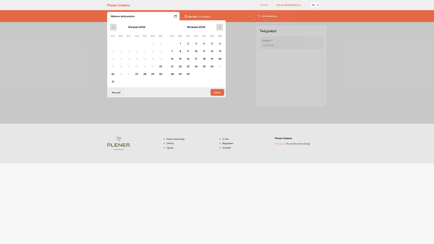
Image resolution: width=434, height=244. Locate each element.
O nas (225, 138)
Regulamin (227, 143)
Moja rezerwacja (289, 5)
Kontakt (226, 147)
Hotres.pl (280, 143)
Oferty (170, 143)
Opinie (264, 5)
